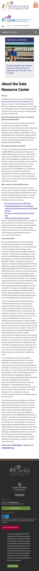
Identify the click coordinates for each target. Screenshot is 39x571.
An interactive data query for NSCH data (18, 203)
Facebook (3, 516)
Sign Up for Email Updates (10, 527)
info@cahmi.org (8, 448)
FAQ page (17, 445)
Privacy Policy (12, 566)
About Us (9, 26)
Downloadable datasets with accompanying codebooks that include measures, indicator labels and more (21, 208)
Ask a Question (15, 508)
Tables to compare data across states (17, 218)
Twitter (7, 516)
